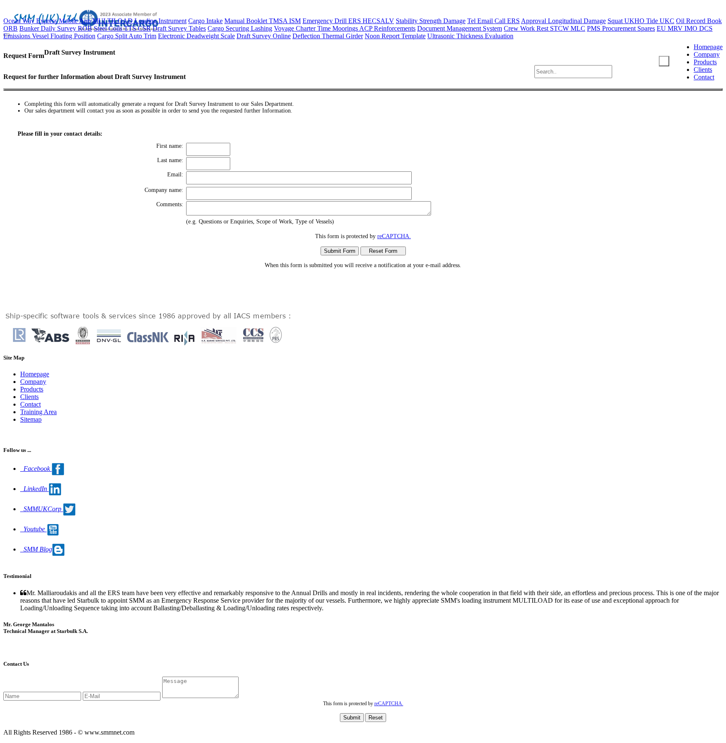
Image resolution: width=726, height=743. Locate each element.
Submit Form (339, 251)
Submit (351, 717)
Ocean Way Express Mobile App (47, 20)
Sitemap (31, 419)
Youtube (33, 529)
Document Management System (459, 28)
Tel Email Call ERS (493, 20)
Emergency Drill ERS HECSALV (348, 20)
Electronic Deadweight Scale (196, 35)
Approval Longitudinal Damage (563, 20)
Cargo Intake (205, 20)
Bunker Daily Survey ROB (55, 28)
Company (707, 54)
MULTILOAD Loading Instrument (139, 20)
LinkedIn (34, 488)
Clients (703, 69)
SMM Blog (36, 549)
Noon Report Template (395, 35)
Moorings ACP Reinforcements (374, 28)
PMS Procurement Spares (621, 28)
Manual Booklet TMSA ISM (262, 20)
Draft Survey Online (264, 35)
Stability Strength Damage (431, 20)
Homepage (708, 46)
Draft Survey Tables (179, 28)
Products (705, 62)
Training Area (38, 411)
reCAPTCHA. (394, 236)
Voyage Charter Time (303, 28)
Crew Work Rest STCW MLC (544, 28)
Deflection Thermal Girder (327, 35)
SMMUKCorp (41, 508)
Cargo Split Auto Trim (126, 35)
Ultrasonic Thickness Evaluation (470, 35)
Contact (704, 77)
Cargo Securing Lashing (240, 28)
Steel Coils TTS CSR (122, 28)
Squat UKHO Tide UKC (641, 20)
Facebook (36, 468)
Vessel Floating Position (63, 35)
